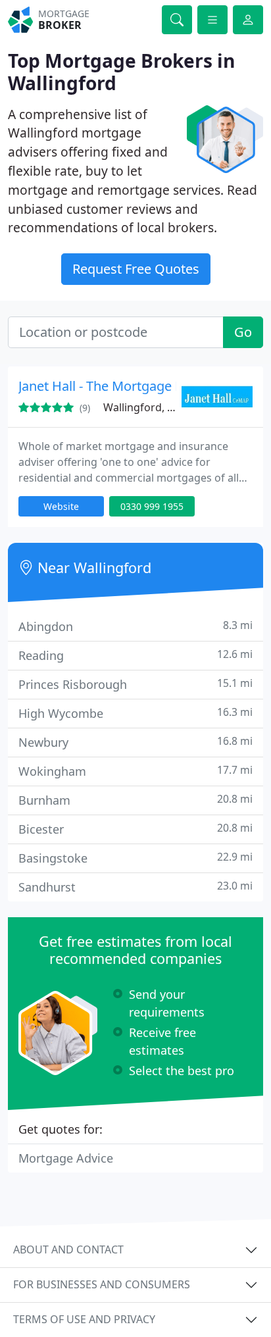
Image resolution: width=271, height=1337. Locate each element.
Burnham (135, 800)
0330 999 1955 (152, 506)
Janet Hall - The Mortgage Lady (110, 386)
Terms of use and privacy (84, 1319)
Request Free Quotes (135, 269)
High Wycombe (135, 713)
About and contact (68, 1249)
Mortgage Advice (65, 1158)
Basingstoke (135, 857)
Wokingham (135, 771)
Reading (135, 655)
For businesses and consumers (101, 1284)
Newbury (135, 742)
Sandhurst (135, 886)
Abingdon (135, 626)
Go (243, 332)
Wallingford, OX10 (148, 407)
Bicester (135, 828)
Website (61, 506)
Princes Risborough (135, 684)
